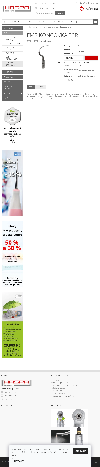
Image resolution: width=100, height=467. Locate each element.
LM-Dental (42, 21)
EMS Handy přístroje (10, 48)
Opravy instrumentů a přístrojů (64, 396)
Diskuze (40, 87)
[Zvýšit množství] (83, 57)
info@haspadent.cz (11, 392)
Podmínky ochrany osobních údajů (65, 385)
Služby (7, 93)
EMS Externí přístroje (11, 38)
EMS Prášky (11, 53)
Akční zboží (16, 21)
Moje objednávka (58, 393)
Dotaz (73, 80)
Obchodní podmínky (60, 382)
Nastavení (19, 461)
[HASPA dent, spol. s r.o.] (17, 9)
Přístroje (73, 21)
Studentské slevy (58, 388)
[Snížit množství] (83, 59)
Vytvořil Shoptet (92, 462)
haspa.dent (8, 399)
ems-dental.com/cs (86, 71)
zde (13, 455)
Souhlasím (80, 451)
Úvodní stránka (5, 22)
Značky (7, 98)
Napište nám (57, 391)
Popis (31, 87)
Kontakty (55, 380)
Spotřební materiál (8, 88)
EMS (30, 21)
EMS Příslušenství (12, 58)
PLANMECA (58, 21)
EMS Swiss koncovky (10, 64)
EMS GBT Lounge (13, 43)
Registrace (94, 3)
